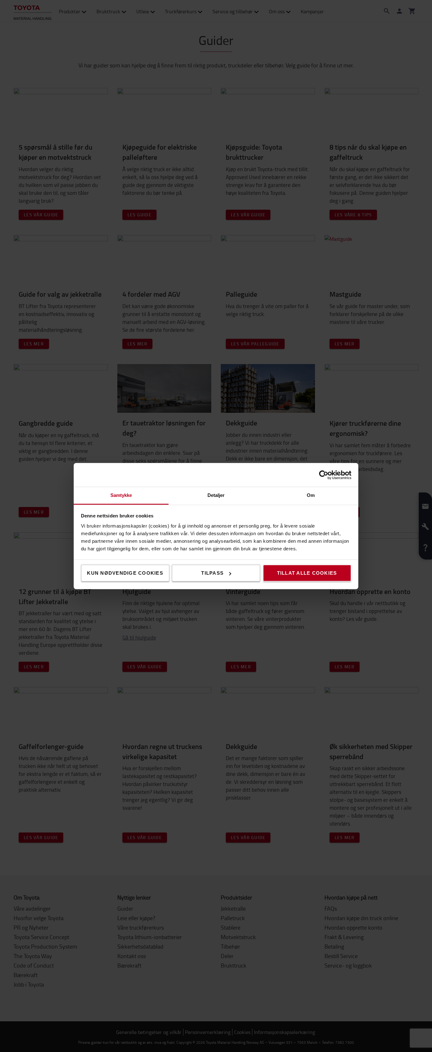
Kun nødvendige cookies (125, 573)
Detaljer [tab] (216, 495)
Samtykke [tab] (121, 495)
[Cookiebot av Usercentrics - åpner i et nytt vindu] (323, 475)
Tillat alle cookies (307, 573)
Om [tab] (311, 495)
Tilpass (212, 573)
